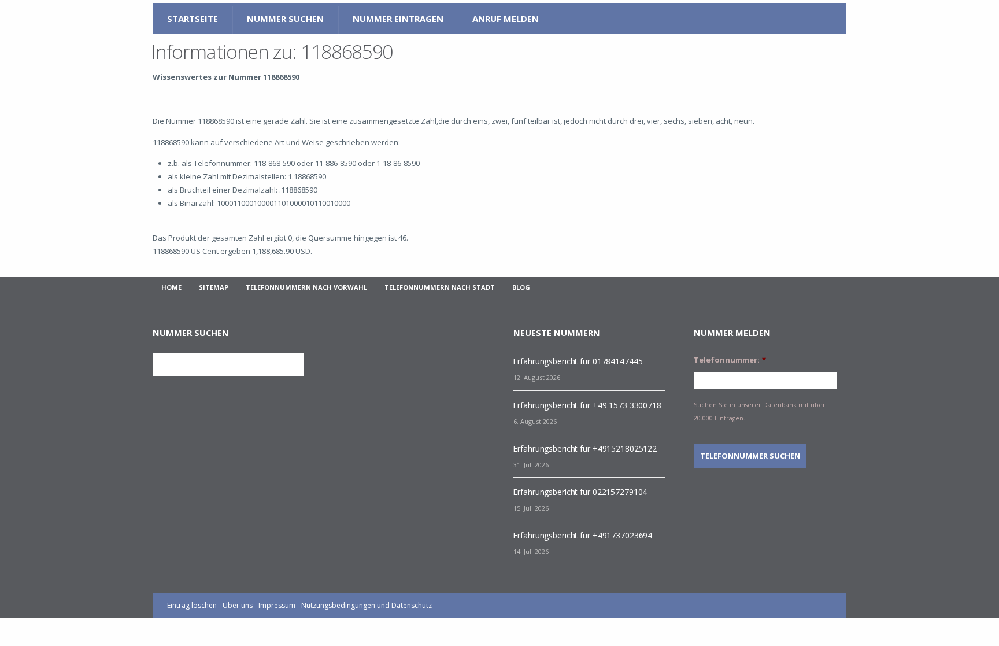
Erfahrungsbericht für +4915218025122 (585, 448)
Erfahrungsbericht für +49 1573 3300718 (587, 405)
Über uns (238, 605)
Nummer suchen (285, 18)
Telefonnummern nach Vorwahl (306, 287)
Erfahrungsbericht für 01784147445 (577, 361)
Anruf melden (505, 18)
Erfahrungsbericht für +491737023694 (582, 535)
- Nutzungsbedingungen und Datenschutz (364, 605)
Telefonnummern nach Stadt (439, 287)
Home (171, 287)
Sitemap (213, 287)
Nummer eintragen (398, 18)
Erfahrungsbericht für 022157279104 (580, 491)
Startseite (192, 18)
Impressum (276, 605)
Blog (521, 287)
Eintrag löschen (192, 605)
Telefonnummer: (730, 360)
